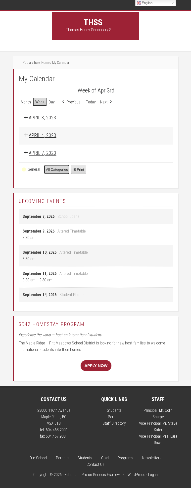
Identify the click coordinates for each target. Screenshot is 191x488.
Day (52, 102)
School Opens (68, 216)
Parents (114, 416)
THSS (93, 22)
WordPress (136, 474)
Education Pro (76, 474)
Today (91, 102)
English (146, 3)
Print (78, 170)
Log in (153, 474)
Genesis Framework (109, 474)
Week (39, 102)
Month (26, 102)
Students (114, 410)
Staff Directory (114, 423)
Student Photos (72, 294)
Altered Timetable (71, 231)
